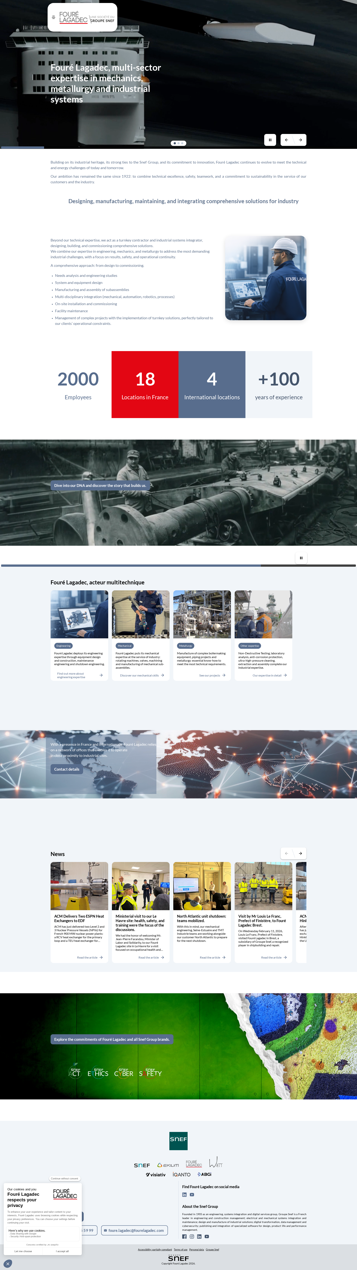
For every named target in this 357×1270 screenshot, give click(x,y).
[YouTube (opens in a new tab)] (192, 1194)
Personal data (196, 1249)
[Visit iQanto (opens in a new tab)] (181, 1173)
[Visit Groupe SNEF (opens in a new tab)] (178, 1141)
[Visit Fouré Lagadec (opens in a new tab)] (194, 1163)
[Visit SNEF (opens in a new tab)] (142, 1164)
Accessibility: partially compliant (155, 1249)
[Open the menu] (53, 17)
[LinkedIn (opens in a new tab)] (184, 1194)
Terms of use (180, 1249)
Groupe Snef (212, 1249)
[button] (175, 143)
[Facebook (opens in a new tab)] (184, 1236)
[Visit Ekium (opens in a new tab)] (168, 1164)
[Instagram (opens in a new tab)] (192, 1236)
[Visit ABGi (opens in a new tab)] (204, 1173)
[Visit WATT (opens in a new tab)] (216, 1161)
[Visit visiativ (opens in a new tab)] (155, 1173)
